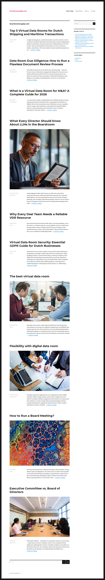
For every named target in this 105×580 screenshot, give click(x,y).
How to (87, 11)
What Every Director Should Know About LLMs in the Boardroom (35, 122)
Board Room (79, 11)
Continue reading (35, 50)
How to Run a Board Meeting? (32, 415)
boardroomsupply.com (15, 573)
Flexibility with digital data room (34, 346)
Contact (93, 11)
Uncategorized (13, 71)
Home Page (69, 11)
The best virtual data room (29, 276)
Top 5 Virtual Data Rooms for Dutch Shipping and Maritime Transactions (37, 32)
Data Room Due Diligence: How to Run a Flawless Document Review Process (40, 62)
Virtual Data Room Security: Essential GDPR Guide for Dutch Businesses (37, 243)
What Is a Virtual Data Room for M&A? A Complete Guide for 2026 (39, 92)
